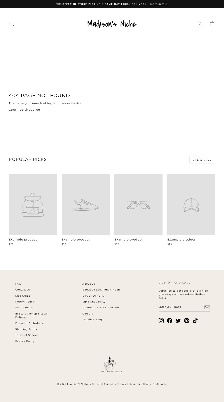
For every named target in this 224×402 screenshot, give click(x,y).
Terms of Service (26, 335)
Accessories (90, 39)
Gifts (103, 48)
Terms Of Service (103, 384)
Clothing (24, 39)
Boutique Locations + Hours (101, 289)
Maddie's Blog (92, 319)
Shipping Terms (26, 329)
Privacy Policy (25, 341)
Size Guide (22, 295)
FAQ (18, 283)
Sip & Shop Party (93, 301)
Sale (121, 48)
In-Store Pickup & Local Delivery (31, 315)
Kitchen (158, 39)
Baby (205, 39)
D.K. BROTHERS (93, 295)
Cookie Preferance (155, 384)
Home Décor (127, 39)
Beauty (183, 39)
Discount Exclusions (29, 323)
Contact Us (22, 289)
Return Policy (24, 301)
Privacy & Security (128, 384)
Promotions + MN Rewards (100, 307)
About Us (88, 283)
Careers (87, 313)
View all (202, 159)
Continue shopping (24, 109)
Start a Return (25, 307)
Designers (55, 39)
